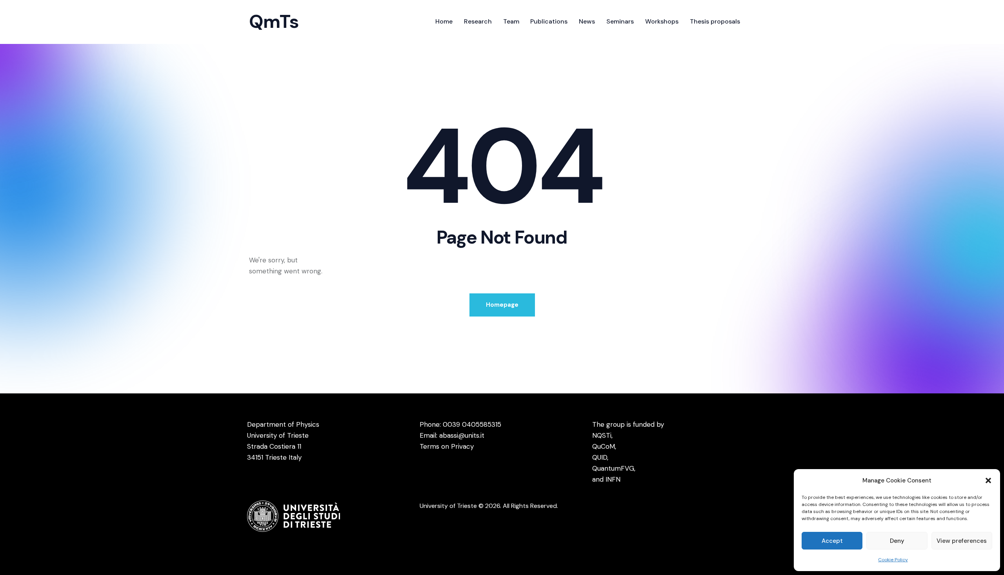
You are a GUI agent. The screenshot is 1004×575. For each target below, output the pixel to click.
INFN (613, 479)
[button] (988, 480)
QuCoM (603, 446)
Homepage (502, 305)
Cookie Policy (893, 560)
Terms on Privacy (447, 446)
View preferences (962, 541)
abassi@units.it (461, 435)
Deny (897, 541)
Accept (832, 541)
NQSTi (601, 435)
